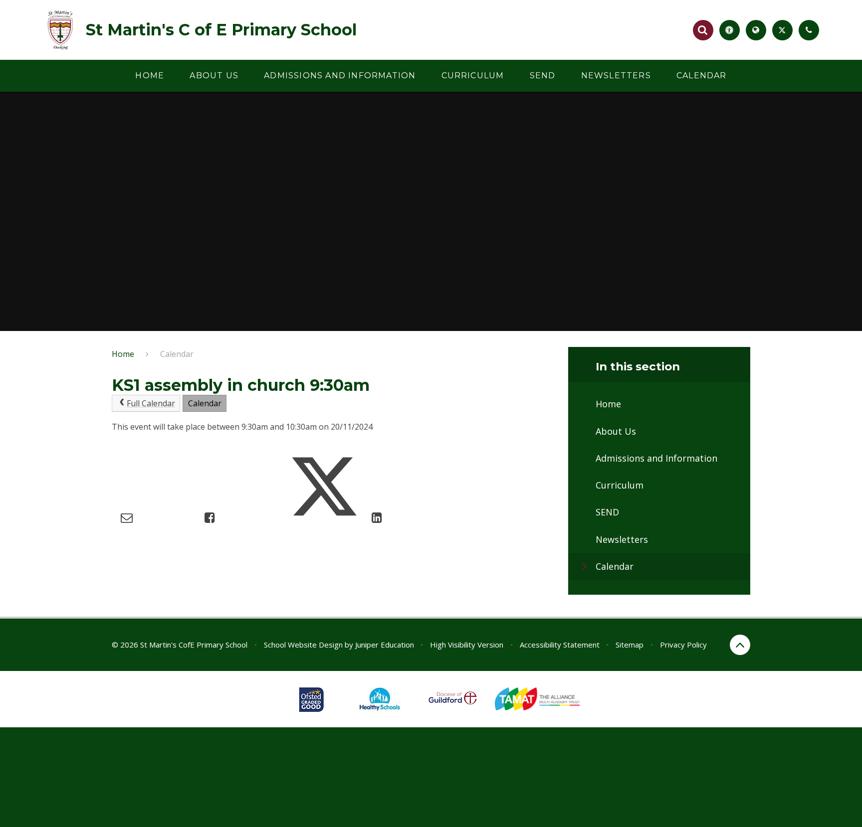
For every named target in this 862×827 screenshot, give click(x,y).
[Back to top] (740, 645)
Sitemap (630, 645)
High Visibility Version (466, 645)
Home (123, 353)
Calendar (177, 353)
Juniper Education (384, 645)
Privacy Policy (683, 645)
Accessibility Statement (560, 645)
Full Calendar (151, 403)
